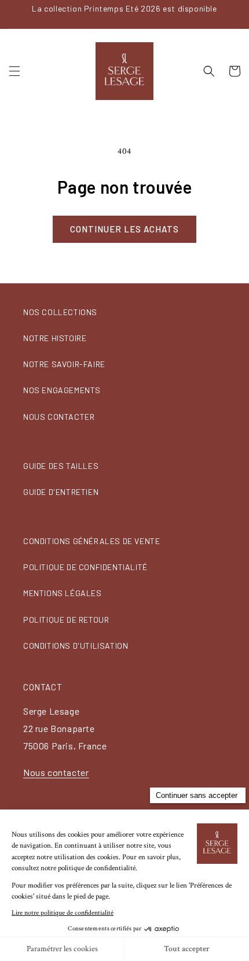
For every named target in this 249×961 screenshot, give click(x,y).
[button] (14, 71)
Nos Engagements (62, 390)
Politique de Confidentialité (85, 567)
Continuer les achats (124, 229)
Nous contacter (58, 417)
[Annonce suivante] (236, 13)
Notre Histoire (54, 338)
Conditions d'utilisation (75, 645)
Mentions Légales (62, 593)
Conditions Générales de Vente (91, 541)
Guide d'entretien (60, 492)
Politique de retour (66, 619)
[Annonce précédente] (12, 13)
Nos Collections (60, 312)
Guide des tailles (60, 466)
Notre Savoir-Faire (64, 364)
